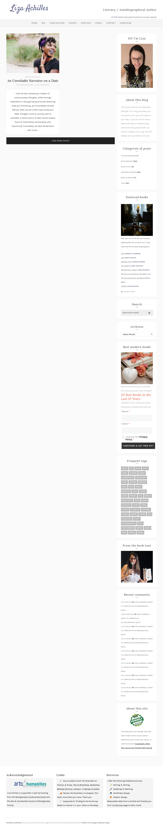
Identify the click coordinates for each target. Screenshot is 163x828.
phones (135, 505)
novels (144, 500)
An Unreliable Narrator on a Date (32, 81)
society (136, 519)
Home (34, 23)
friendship (126, 491)
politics (125, 509)
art (131, 468)
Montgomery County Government (30, 797)
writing (140, 532)
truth (140, 523)
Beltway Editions (64, 789)
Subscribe (126, 23)
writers (132, 532)
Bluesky (70, 823)
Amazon (77, 789)
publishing (146, 509)
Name (126, 411)
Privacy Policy (27, 823)
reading (125, 514)
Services (86, 23)
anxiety (124, 468)
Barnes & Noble (91, 789)
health (135, 491)
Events (73, 23)
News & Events (127, 178)
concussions (141, 477)
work (124, 532)
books (145, 468)
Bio (43, 23)
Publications (57, 23)
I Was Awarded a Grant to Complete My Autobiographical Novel (137, 606)
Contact (111, 23)
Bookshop (94, 785)
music (137, 500)
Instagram (47, 823)
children (133, 473)
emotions (142, 482)
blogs (138, 468)
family (124, 487)
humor (124, 496)
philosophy (126, 505)
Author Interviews (128, 156)
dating (124, 482)
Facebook (55, 823)
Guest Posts (126, 167)
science (142, 514)
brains (124, 473)
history (143, 491)
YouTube (63, 823)
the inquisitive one (128, 523)
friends (138, 487)
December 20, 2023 (24, 85)
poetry (143, 505)
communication (127, 477)
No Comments (43, 85)
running (134, 514)
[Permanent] (32, 73)
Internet (133, 496)
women (147, 528)
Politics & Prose (64, 785)
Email (126, 423)
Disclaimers (37, 823)
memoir (148, 496)
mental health (127, 500)
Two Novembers (127, 528)
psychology (135, 509)
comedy (142, 473)
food (131, 487)
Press (98, 23)
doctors (133, 482)
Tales (123, 183)
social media (126, 519)
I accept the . (136, 438)
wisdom (139, 528)
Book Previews (33, 77)
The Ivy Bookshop (81, 785)
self (149, 514)
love (140, 496)
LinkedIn (78, 823)
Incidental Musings (128, 172)
